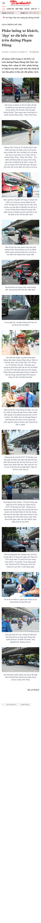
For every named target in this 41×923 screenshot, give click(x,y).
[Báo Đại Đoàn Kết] (20, 3)
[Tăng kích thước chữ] (29, 921)
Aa (25, 920)
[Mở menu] (3, 3)
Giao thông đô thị (12, 25)
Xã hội (27, 9)
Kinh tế (34, 9)
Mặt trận (19, 9)
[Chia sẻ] (39, 920)
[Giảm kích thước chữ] (22, 921)
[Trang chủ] (4, 9)
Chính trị (10, 9)
